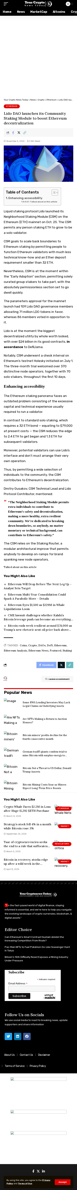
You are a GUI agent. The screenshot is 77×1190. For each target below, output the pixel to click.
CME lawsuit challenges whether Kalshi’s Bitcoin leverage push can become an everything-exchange (38, 619)
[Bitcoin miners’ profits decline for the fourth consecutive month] (12, 737)
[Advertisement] (38, 56)
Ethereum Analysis (15, 650)
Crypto (32, 645)
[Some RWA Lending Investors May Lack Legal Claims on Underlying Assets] (12, 704)
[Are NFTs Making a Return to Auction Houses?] (12, 721)
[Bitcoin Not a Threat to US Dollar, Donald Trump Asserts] (12, 770)
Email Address (17, 983)
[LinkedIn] (43, 1171)
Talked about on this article (43, 202)
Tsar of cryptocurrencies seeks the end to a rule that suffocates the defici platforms (26, 846)
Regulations (62, 844)
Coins (23, 645)
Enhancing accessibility (25, 198)
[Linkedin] (17, 1036)
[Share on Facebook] (13, 133)
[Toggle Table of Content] (53, 192)
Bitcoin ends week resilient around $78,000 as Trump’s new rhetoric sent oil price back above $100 (38, 630)
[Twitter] (8, 1036)
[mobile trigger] (7, 3)
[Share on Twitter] (18, 133)
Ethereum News (38, 650)
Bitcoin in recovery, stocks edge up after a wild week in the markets (26, 864)
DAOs (42, 645)
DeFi (50, 645)
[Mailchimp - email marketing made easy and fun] (49, 999)
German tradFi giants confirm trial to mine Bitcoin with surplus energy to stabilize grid (45, 755)
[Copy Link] (24, 133)
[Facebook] (27, 1036)
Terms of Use (25, 1183)
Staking (67, 650)
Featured (55, 650)
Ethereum (11, 106)
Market (65, 826)
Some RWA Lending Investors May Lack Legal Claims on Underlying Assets (46, 704)
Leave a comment (59, 679)
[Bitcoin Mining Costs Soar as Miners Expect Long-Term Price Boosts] (12, 786)
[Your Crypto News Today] (39, 4)
